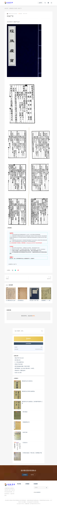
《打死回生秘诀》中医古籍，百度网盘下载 (32, 452)
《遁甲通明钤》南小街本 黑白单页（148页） (24, 368)
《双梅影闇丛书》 (26, 422)
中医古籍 (9, 227)
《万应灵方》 (25, 442)
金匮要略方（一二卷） (46, 300)
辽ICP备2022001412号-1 (35, 503)
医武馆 (15, 8)
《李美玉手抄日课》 (18, 364)
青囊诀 (7, 278)
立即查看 (25, 474)
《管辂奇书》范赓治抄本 (19, 370)
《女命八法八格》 (18, 372)
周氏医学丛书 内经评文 (27, 381)
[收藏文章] (13, 270)
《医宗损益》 (25, 411)
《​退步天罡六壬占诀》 (19, 358)
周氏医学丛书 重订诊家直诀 (28, 391)
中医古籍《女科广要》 (34, 300)
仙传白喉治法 (20, 300)
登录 (33, 315)
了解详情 (32, 474)
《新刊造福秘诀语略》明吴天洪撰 (22, 366)
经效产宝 (15, 264)
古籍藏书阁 (11, 8)
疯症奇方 (49, 278)
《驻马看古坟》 (17, 360)
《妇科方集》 (25, 432)
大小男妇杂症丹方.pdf (10, 300)
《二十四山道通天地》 (19, 362)
